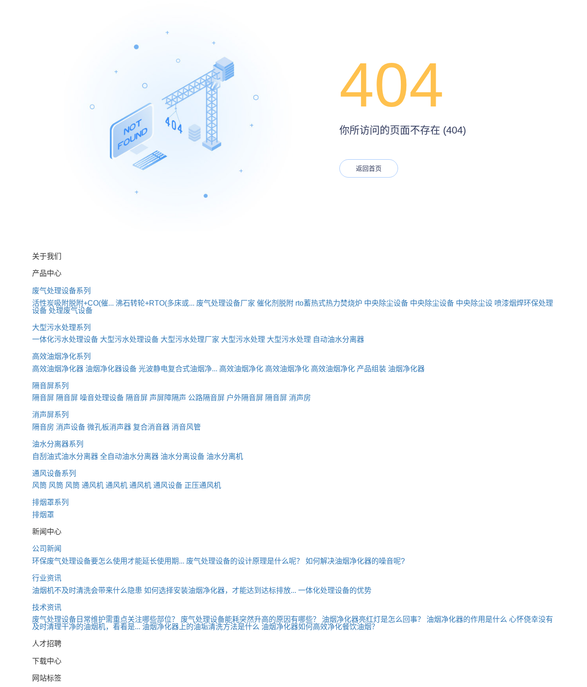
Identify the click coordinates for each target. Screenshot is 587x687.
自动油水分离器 (338, 339)
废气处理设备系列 (61, 291)
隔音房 (43, 427)
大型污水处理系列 (61, 327)
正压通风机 (202, 485)
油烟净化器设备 (111, 369)
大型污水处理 (243, 339)
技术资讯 (46, 607)
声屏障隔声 (168, 398)
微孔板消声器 (109, 427)
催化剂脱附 (275, 303)
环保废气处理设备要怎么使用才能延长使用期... (108, 561)
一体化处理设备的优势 (334, 590)
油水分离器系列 (57, 444)
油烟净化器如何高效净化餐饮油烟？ (320, 627)
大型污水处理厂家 (190, 339)
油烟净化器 (406, 369)
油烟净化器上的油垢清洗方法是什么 (201, 627)
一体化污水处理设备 (65, 339)
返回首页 (369, 168)
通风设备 (168, 485)
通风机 (93, 485)
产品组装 (371, 369)
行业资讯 (46, 578)
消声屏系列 (50, 415)
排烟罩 (43, 515)
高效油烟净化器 (57, 369)
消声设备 (70, 427)
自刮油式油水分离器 (65, 456)
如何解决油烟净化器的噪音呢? (355, 561)
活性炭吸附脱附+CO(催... (73, 303)
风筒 (39, 485)
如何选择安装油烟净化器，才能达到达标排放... (220, 590)
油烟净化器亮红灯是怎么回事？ (373, 619)
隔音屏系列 (50, 386)
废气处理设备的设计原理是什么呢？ (245, 561)
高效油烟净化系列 (61, 356)
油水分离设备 (183, 456)
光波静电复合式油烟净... (177, 369)
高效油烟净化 (241, 369)
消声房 (300, 398)
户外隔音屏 (245, 398)
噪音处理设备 (102, 398)
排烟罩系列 (50, 502)
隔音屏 (43, 398)
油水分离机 (224, 456)
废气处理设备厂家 (225, 303)
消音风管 (186, 427)
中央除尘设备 (386, 303)
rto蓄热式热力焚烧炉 (328, 303)
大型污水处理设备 (129, 339)
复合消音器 (151, 427)
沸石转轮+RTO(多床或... (155, 303)
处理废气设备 (71, 310)
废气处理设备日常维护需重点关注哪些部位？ (105, 619)
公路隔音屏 (206, 398)
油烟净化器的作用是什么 (466, 619)
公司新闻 (46, 549)
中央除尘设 (474, 303)
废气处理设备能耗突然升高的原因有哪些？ (250, 619)
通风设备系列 (54, 473)
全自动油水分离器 (129, 456)
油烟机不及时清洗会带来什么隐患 (87, 590)
